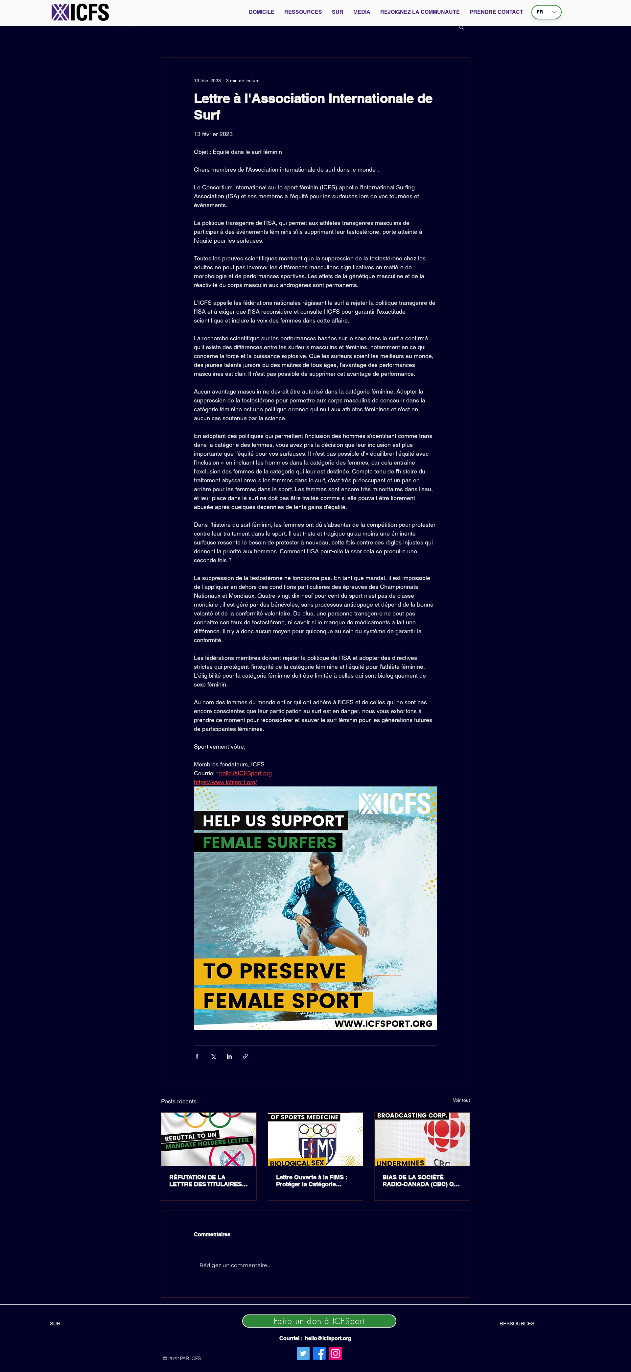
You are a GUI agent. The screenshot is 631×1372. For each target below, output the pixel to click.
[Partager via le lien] (245, 1056)
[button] (461, 27)
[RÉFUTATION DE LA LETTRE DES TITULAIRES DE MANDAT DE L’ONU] (208, 1139)
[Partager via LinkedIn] (229, 1056)
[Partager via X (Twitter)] (213, 1056)
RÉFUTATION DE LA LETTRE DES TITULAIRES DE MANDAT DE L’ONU (205, 1181)
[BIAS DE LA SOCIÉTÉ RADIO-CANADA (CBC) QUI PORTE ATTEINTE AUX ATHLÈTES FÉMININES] (422, 1139)
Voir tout (461, 1100)
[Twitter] (303, 1353)
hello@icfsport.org (328, 1338)
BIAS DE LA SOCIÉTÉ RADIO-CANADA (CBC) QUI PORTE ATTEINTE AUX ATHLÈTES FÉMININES (421, 1181)
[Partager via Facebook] (197, 1056)
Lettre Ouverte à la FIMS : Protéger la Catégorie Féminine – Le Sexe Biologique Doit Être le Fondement (311, 1181)
